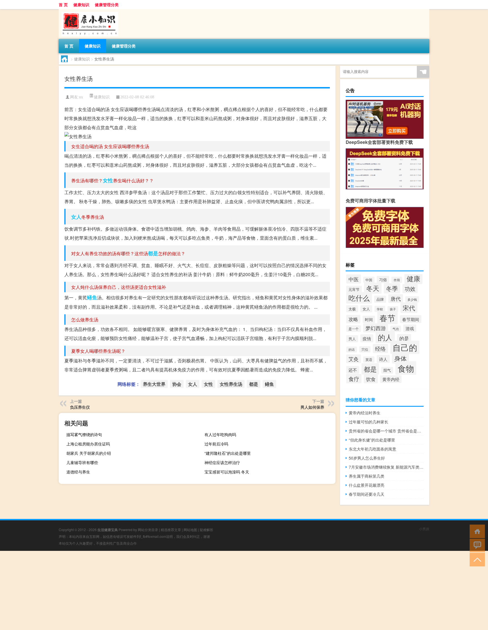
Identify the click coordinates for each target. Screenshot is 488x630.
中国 (368, 280)
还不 (352, 370)
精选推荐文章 (171, 529)
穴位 (364, 349)
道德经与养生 (78, 472)
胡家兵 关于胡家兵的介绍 (88, 453)
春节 (387, 317)
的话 (351, 349)
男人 (352, 338)
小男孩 (424, 528)
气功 (396, 328)
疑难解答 (206, 529)
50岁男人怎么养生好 (367, 458)
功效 (410, 288)
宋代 (409, 307)
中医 (353, 279)
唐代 (396, 298)
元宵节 (354, 289)
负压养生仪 (80, 407)
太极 (352, 308)
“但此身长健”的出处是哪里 (372, 440)
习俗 (383, 279)
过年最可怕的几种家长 (368, 422)
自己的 (405, 347)
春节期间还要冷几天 (366, 494)
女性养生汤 (231, 384)
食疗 (353, 378)
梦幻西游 (375, 328)
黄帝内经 (390, 379)
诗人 (383, 359)
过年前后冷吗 (216, 444)
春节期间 (410, 319)
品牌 (380, 299)
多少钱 (412, 299)
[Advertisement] (169, 590)
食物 (406, 368)
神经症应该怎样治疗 (222, 462)
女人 (76, 216)
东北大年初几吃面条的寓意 (372, 449)
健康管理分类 (107, 4)
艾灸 (353, 358)
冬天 (372, 288)
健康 (413, 278)
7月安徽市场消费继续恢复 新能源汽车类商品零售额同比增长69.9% (386, 467)
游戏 (410, 328)
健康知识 (81, 4)
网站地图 (190, 529)
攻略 (353, 319)
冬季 (392, 288)
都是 (153, 253)
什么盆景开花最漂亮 (366, 485)
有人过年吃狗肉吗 (220, 434)
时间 (369, 319)
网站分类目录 (148, 529)
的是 (404, 338)
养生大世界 (154, 384)
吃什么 (359, 298)
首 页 (63, 4)
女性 (108, 180)
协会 (176, 384)
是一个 (353, 328)
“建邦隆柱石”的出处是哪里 (227, 453)
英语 (368, 359)
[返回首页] (476, 531)
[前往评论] (476, 545)
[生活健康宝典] (88, 11)
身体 (400, 358)
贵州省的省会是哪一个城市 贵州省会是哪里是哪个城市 (386, 431)
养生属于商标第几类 (366, 476)
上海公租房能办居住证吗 (88, 444)
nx (81, 97)
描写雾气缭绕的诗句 (84, 434)
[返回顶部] (476, 559)
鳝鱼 (92, 297)
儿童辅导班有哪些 (82, 462)
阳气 (387, 370)
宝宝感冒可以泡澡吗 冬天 (226, 472)
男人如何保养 (312, 407)
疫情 (367, 338)
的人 (385, 337)
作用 (397, 280)
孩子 (393, 309)
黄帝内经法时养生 (364, 412)
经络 (380, 348)
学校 (380, 309)
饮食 (371, 378)
